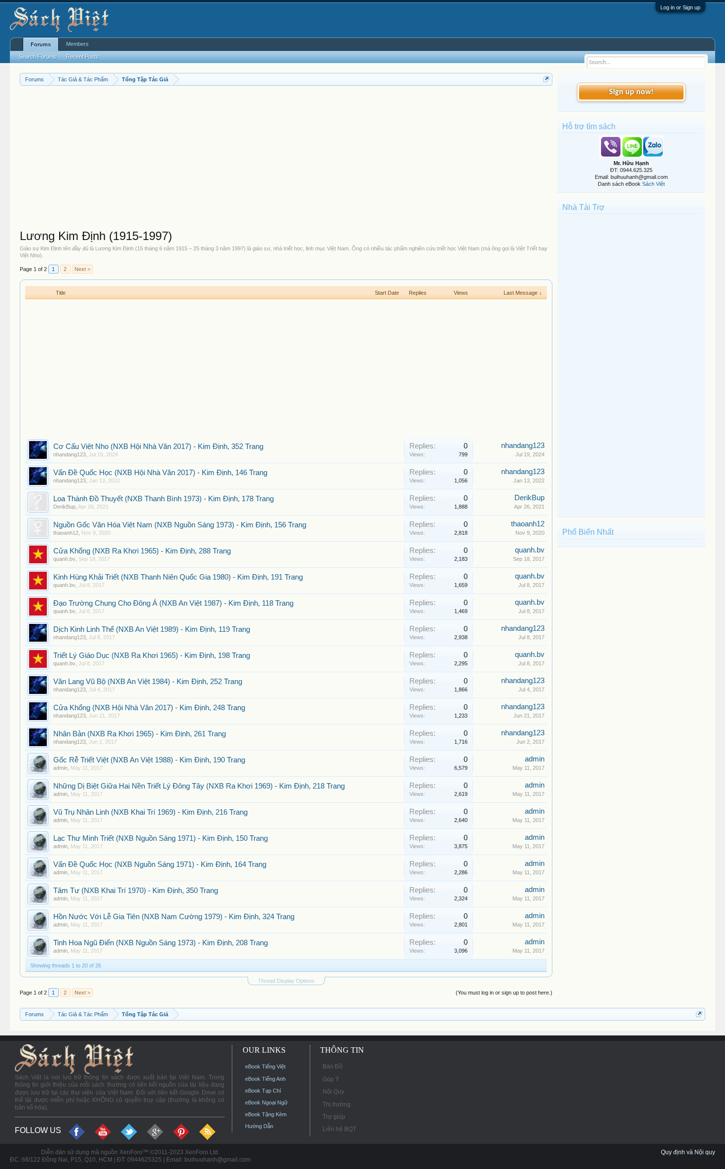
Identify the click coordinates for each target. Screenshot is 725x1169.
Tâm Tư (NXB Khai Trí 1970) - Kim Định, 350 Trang (135, 890)
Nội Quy (333, 1091)
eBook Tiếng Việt (265, 1066)
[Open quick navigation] (546, 79)
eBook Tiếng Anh (265, 1079)
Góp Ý (331, 1079)
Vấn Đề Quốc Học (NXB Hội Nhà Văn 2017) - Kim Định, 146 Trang (160, 473)
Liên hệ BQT (339, 1129)
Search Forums (37, 57)
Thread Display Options (286, 981)
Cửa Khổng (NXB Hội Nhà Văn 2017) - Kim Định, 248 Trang (149, 708)
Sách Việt (653, 184)
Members (77, 44)
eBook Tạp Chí (263, 1091)
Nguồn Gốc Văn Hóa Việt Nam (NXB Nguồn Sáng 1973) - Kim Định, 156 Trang (179, 525)
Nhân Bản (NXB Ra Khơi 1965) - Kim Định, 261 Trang (139, 734)
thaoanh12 (65, 533)
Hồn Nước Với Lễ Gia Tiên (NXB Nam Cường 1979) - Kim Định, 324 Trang (173, 917)
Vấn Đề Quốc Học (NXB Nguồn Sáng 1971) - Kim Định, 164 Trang (159, 864)
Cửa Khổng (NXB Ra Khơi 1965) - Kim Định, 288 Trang (142, 551)
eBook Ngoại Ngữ (266, 1102)
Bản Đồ (333, 1066)
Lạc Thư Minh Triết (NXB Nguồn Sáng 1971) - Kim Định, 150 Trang (160, 838)
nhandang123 (69, 454)
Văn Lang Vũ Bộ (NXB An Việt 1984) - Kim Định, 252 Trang (147, 682)
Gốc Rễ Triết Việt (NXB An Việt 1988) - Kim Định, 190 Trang (149, 760)
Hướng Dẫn (259, 1126)
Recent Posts (82, 57)
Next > (82, 269)
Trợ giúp (334, 1116)
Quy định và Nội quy (688, 1152)
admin (60, 768)
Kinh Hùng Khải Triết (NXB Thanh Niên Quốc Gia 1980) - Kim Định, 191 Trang (178, 577)
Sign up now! (631, 92)
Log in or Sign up (680, 7)
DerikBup (64, 507)
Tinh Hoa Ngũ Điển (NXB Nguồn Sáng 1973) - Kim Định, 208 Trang (160, 943)
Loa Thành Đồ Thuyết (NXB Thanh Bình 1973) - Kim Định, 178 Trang (163, 499)
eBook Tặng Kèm (266, 1114)
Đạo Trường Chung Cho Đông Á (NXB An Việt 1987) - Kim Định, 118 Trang (173, 603)
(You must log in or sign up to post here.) (504, 993)
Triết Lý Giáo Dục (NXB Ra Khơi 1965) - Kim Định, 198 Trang (151, 655)
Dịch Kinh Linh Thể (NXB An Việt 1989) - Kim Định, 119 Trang (151, 629)
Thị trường (337, 1104)
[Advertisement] (286, 160)
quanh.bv (64, 559)
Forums (41, 44)
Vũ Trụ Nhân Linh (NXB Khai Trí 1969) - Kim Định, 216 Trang (150, 812)
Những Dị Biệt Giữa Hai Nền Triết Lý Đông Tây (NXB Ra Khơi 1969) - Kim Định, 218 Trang (199, 786)
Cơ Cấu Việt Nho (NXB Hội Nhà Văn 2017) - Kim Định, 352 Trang (158, 446)
